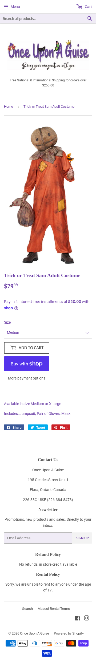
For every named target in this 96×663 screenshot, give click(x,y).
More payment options (26, 378)
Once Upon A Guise (34, 633)
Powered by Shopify (69, 633)
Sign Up (82, 538)
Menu (15, 7)
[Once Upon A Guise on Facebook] (78, 619)
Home (8, 107)
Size (7, 322)
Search (27, 609)
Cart (88, 7)
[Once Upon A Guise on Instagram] (86, 619)
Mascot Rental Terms (54, 609)
